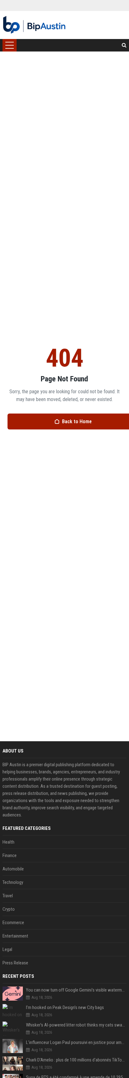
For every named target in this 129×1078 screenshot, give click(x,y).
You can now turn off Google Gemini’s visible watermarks (76, 990)
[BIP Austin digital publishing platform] (34, 25)
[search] (124, 45)
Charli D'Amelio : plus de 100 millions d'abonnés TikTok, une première (76, 1060)
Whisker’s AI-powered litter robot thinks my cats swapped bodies (76, 1025)
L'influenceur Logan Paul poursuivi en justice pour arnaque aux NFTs (76, 1042)
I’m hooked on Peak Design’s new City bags (65, 1007)
